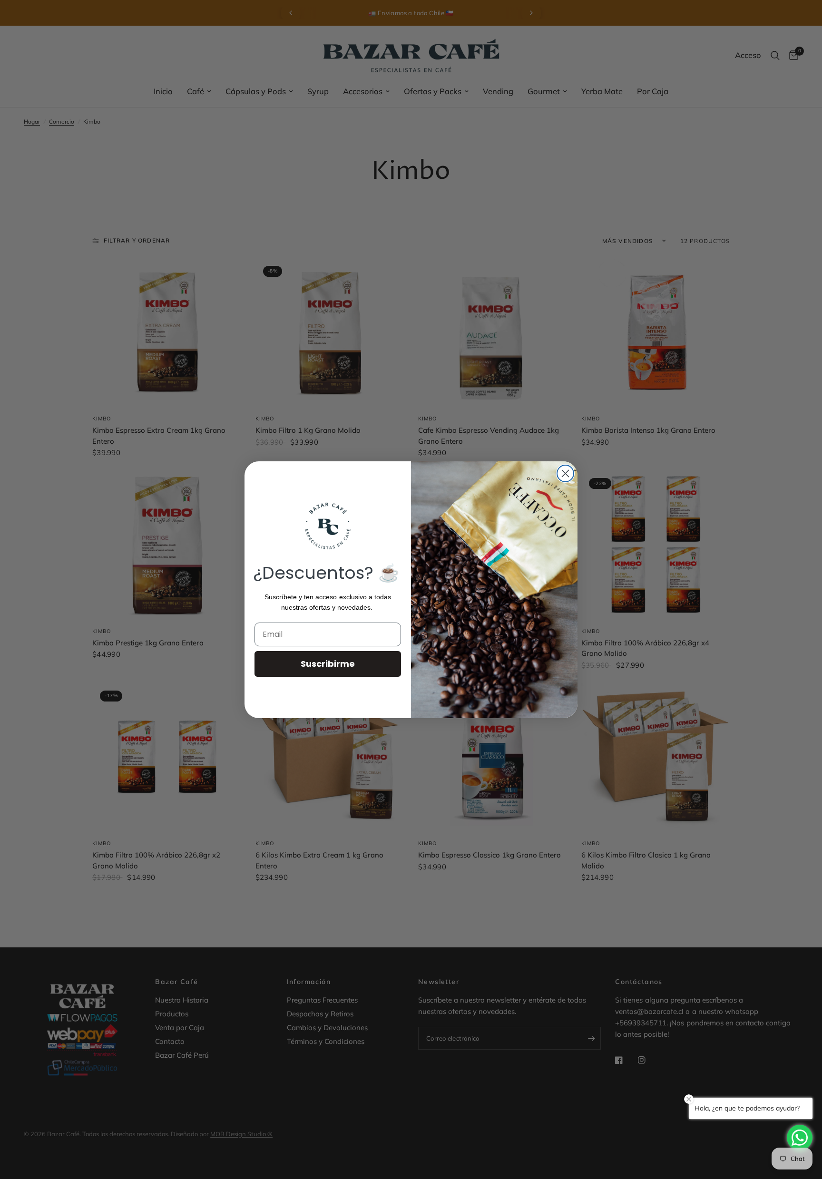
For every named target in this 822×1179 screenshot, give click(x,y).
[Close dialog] (565, 473)
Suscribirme (328, 664)
